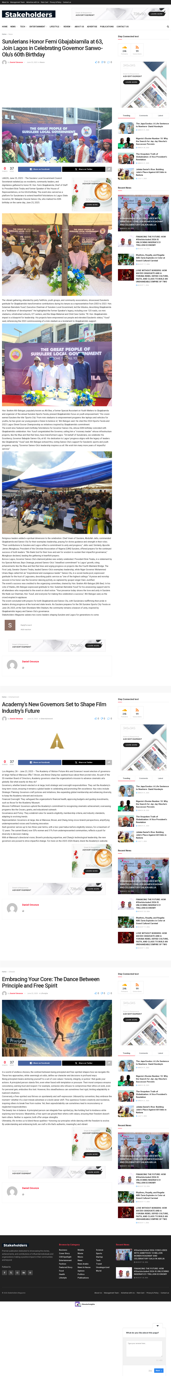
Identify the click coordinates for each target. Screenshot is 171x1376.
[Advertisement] (57, 85)
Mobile (81, 1250)
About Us (5, 2)
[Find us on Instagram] (17, 1272)
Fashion (62, 1264)
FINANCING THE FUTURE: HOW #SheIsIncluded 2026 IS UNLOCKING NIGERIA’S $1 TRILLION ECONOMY (151, 1271)
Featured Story (65, 1267)
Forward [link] (28, 625)
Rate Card (44, 2)
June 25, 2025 (32, 62)
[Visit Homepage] (28, 14)
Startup (99, 1257)
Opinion (81, 1271)
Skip (150, 1370)
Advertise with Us (32, 2)
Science (99, 1250)
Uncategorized (102, 1267)
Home (4, 27)
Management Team (17, 2)
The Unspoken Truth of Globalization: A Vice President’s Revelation (151, 157)
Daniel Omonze (16, 62)
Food (61, 1271)
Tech (22, 27)
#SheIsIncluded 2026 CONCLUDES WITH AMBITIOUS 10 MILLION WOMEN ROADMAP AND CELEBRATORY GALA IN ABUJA (141, 221)
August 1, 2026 (143, 285)
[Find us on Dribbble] (30, 1272)
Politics (81, 1274)
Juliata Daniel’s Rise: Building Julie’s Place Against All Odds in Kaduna (151, 172)
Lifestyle (54, 27)
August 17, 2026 (143, 264)
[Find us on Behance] (23, 1272)
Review (67, 27)
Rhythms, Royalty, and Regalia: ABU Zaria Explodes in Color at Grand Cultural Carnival (150, 258)
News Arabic (83, 1264)
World (98, 1271)
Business (63, 1250)
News (13, 27)
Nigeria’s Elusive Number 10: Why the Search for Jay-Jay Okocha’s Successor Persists (152, 141)
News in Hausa (84, 1267)
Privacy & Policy (55, 2)
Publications (107, 27)
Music (80, 1257)
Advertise (92, 27)
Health (62, 1274)
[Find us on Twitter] (10, 1272)
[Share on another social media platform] (109, 169)
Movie (80, 1253)
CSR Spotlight (65, 1257)
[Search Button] (168, 26)
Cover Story (64, 1253)
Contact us (67, 2)
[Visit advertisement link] (120, 14)
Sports (99, 1253)
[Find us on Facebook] (4, 1272)
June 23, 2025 (32, 719)
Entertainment (37, 27)
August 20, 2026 (143, 249)
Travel (99, 1264)
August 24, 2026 (127, 228)
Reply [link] (23, 625)
